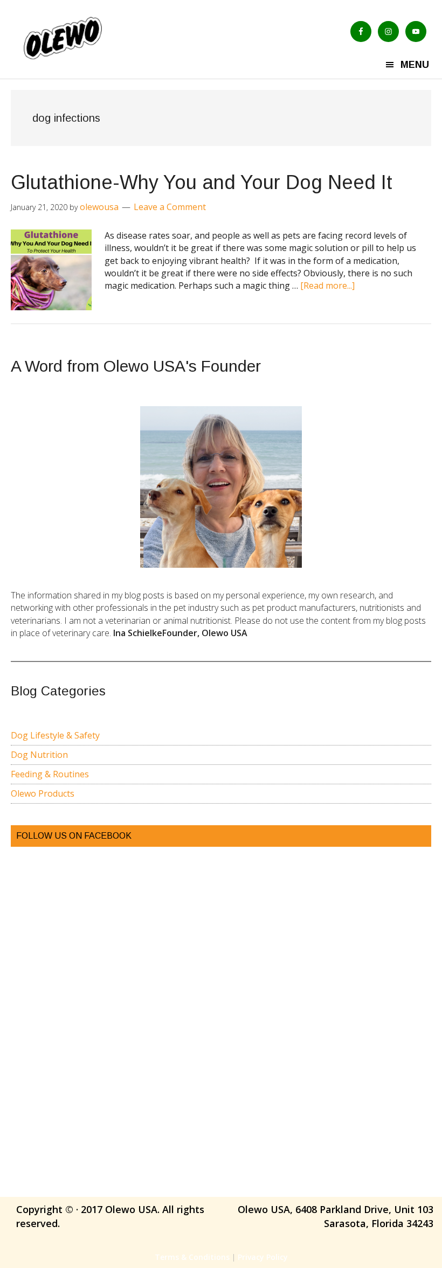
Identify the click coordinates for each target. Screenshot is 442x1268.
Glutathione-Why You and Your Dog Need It (201, 182)
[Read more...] (327, 285)
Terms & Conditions (192, 1257)
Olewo (89, 37)
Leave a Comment (170, 207)
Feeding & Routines (50, 774)
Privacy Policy (263, 1257)
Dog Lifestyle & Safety (55, 735)
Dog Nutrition (39, 755)
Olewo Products (42, 793)
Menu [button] (414, 64)
